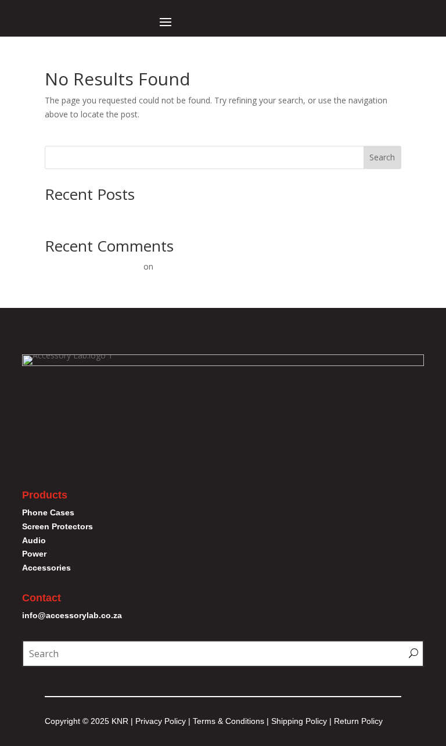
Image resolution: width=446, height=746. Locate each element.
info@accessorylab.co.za (72, 615)
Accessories (46, 567)
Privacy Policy (160, 721)
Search (382, 157)
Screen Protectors (57, 526)
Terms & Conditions (230, 721)
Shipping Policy (299, 721)
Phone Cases (48, 512)
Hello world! (67, 214)
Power (34, 553)
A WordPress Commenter (93, 266)
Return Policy (358, 721)
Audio (34, 540)
